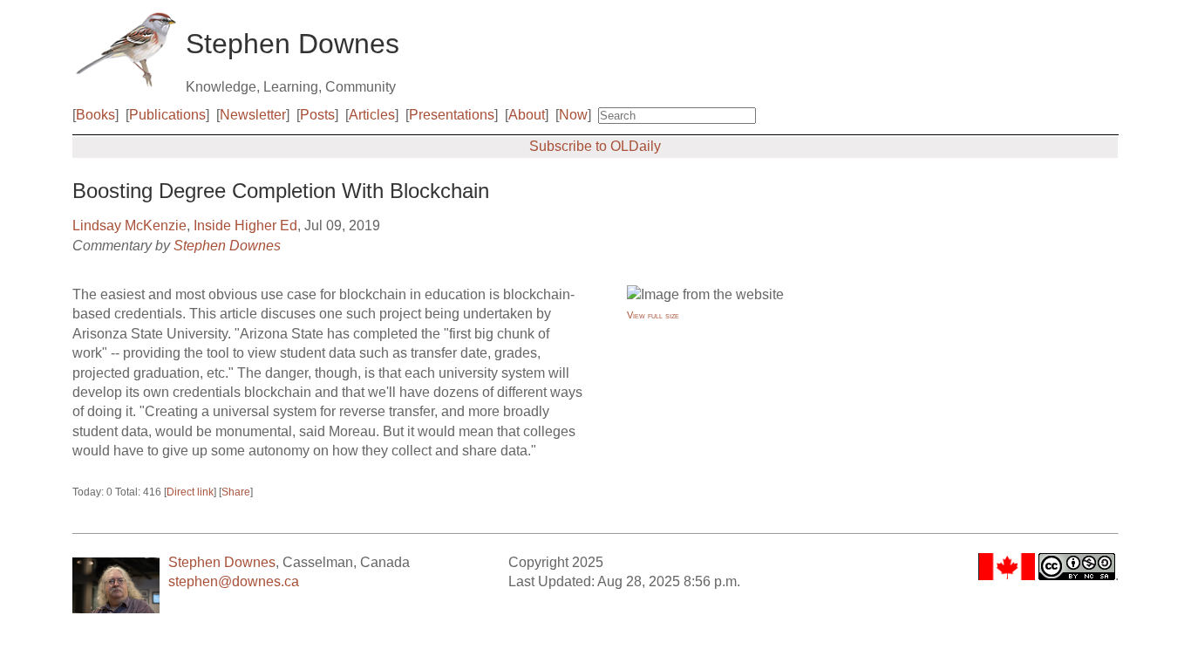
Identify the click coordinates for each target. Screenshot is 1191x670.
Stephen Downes (227, 245)
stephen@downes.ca (233, 581)
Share (235, 492)
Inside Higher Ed (245, 225)
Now (573, 114)
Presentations (451, 114)
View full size (653, 315)
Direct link (190, 492)
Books (95, 114)
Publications (167, 114)
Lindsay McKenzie (129, 225)
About (526, 114)
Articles (372, 114)
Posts (317, 114)
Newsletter (253, 114)
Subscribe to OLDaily (595, 146)
